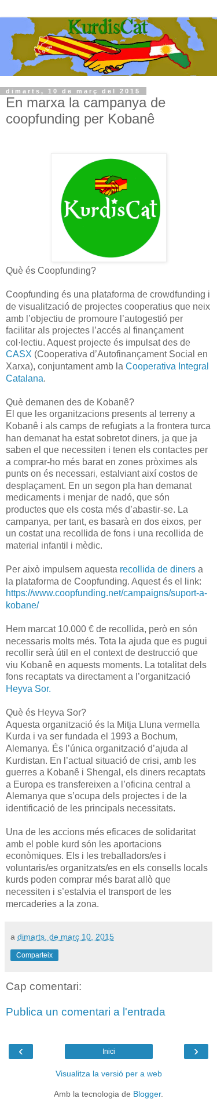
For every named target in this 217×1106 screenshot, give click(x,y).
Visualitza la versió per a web (109, 1073)
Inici (108, 1051)
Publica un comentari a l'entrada (85, 1012)
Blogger (147, 1093)
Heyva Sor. (28, 689)
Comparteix (34, 955)
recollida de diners (158, 569)
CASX (19, 354)
